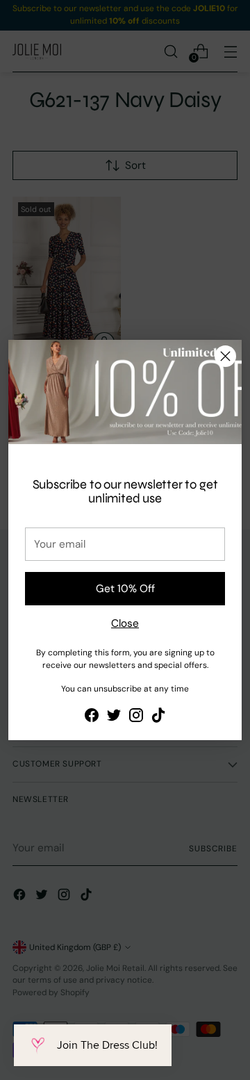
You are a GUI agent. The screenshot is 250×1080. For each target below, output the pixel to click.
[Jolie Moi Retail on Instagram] (136, 717)
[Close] (225, 356)
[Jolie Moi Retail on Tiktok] (158, 717)
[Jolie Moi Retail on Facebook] (91, 717)
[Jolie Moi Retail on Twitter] (114, 717)
